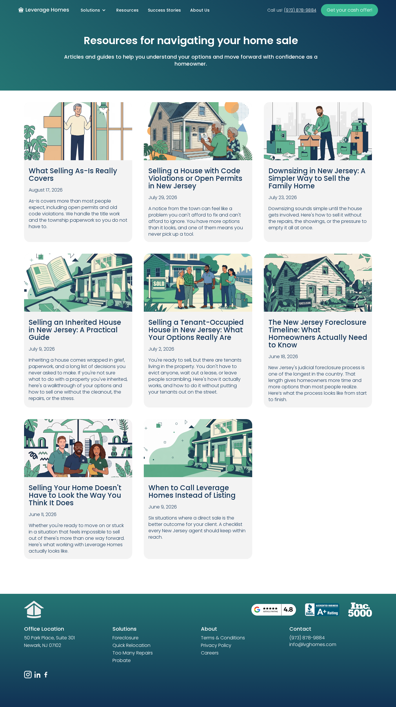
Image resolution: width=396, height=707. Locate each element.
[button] (93, 10)
